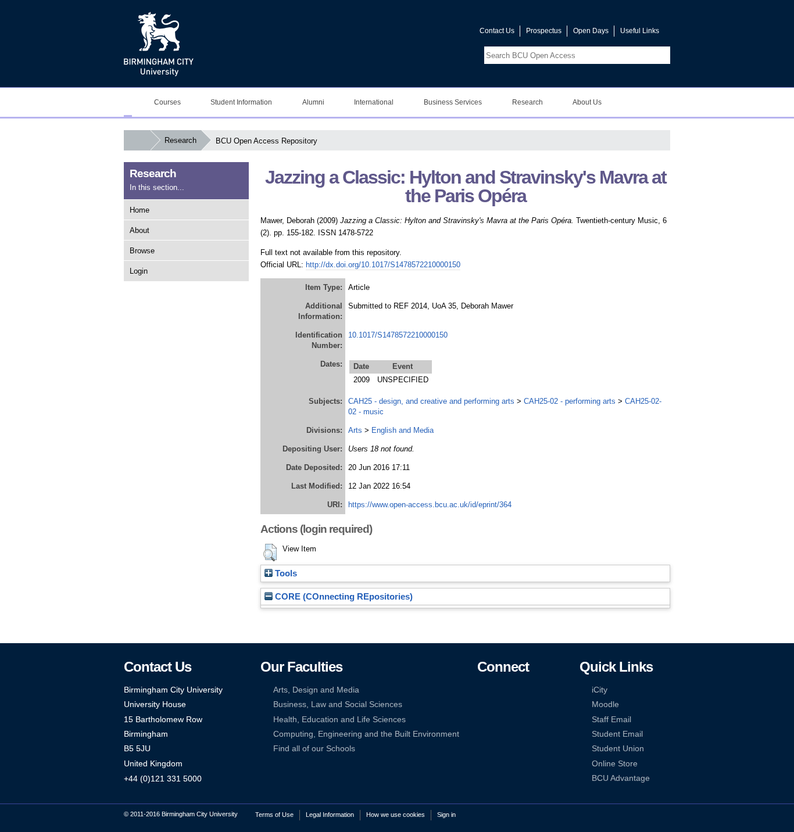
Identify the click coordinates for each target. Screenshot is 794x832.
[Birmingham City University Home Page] (128, 102)
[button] (270, 552)
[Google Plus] (518, 704)
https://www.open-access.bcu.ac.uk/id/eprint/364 (430, 504)
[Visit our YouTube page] (443, 33)
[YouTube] (518, 690)
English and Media (402, 430)
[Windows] (518, 734)
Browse (142, 250)
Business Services (453, 102)
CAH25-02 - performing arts (570, 401)
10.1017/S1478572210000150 (398, 335)
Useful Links (639, 30)
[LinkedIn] (482, 704)
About (139, 230)
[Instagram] (500, 704)
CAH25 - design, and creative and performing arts (431, 401)
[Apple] (482, 734)
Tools (285, 573)
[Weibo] (482, 720)
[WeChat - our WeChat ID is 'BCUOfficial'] (500, 720)
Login (139, 271)
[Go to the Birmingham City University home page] (159, 43)
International (374, 102)
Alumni (313, 102)
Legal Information (330, 814)
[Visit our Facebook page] (415, 33)
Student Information (241, 102)
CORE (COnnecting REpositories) (343, 596)
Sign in (446, 814)
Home (139, 210)
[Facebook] (482, 690)
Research (527, 102)
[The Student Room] (518, 720)
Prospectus (543, 30)
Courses (167, 102)
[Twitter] (500, 690)
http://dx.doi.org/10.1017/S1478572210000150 (383, 264)
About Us (587, 102)
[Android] (500, 734)
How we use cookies (395, 814)
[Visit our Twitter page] (429, 33)
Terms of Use (274, 814)
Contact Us (497, 30)
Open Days (591, 30)
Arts (355, 430)
